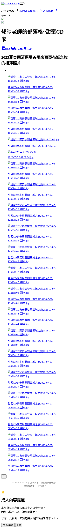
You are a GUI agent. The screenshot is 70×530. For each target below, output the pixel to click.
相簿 (8, 49)
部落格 (19, 49)
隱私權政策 (29, 486)
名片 (30, 49)
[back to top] (4, 476)
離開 (19, 525)
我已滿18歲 (8, 525)
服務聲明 (42, 486)
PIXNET (23, 482)
